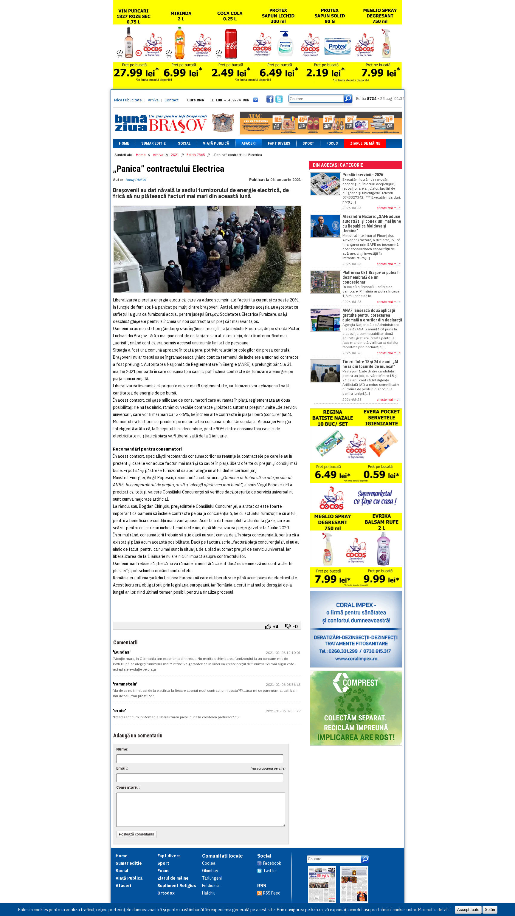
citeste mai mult (389, 208)
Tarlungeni (212, 878)
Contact (172, 100)
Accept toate (468, 909)
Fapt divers (279, 143)
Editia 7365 (196, 154)
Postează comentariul (136, 834)
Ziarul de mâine (365, 143)
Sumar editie (153, 143)
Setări (490, 909)
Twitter (270, 870)
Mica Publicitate (128, 100)
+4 (275, 626)
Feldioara (211, 885)
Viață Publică (216, 143)
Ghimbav (210, 870)
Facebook (272, 863)
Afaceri (248, 143)
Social (184, 143)
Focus (332, 143)
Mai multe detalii (433, 909)
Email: (122, 768)
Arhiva (153, 100)
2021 (175, 154)
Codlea (208, 863)
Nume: (122, 749)
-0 (295, 626)
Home (124, 143)
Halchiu (208, 893)
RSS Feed (271, 893)
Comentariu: (128, 787)
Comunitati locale (222, 856)
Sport (308, 143)
